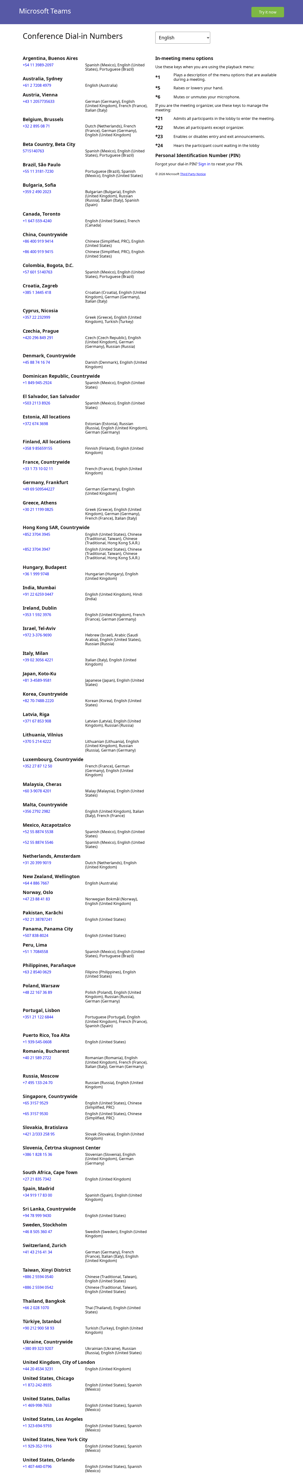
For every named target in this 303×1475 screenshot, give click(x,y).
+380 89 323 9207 (38, 1348)
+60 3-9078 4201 (37, 791)
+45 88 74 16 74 (36, 362)
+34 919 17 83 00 (37, 1195)
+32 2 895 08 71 (36, 126)
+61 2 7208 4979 (37, 85)
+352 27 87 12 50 (37, 766)
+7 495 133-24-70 (38, 1082)
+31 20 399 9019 (37, 862)
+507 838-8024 (35, 935)
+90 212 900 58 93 (38, 1328)
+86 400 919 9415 (38, 251)
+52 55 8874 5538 (38, 831)
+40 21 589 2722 (37, 1057)
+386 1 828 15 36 (37, 1154)
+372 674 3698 (35, 423)
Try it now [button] (267, 12)
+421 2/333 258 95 (39, 1134)
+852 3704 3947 (36, 549)
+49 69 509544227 (38, 489)
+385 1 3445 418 (37, 292)
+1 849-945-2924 (37, 382)
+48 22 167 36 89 (37, 992)
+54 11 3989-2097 (38, 65)
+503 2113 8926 (36, 403)
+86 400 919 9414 (38, 241)
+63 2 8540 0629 (37, 972)
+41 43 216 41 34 (37, 1252)
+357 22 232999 (36, 317)
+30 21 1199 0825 (38, 509)
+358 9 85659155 (37, 448)
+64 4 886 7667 (36, 883)
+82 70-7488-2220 (38, 700)
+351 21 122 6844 (38, 1017)
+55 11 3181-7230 (38, 171)
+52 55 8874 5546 (38, 842)
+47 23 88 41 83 (36, 899)
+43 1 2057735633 (38, 101)
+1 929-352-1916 (37, 1446)
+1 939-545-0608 (37, 1041)
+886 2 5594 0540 (38, 1276)
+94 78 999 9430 (37, 1215)
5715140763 (33, 151)
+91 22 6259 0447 (38, 594)
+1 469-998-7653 (37, 1405)
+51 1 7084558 (35, 951)
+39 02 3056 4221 (38, 660)
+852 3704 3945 (36, 534)
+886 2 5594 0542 (38, 1287)
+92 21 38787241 (37, 919)
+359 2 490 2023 (37, 191)
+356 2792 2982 (36, 811)
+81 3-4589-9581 (37, 680)
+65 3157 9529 (35, 1103)
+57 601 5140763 (37, 272)
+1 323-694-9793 (37, 1425)
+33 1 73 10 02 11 (38, 468)
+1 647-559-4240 (37, 220)
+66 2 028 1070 (36, 1307)
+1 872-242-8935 (37, 1385)
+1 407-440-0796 (37, 1466)
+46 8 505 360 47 (37, 1231)
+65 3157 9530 (35, 1113)
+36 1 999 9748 (36, 573)
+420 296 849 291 (38, 337)
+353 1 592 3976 (37, 614)
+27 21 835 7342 (37, 1179)
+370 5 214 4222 (37, 741)
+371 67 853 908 (37, 721)
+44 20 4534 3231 (38, 1368)
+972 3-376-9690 (37, 635)
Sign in (204, 164)
